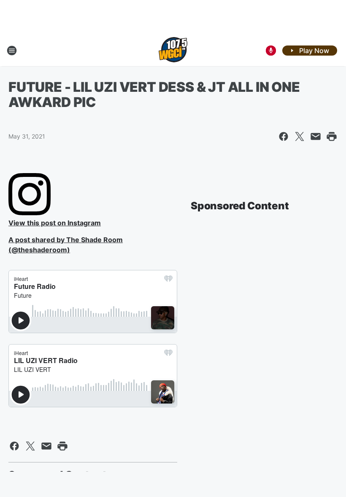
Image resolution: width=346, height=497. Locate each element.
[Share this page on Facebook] (283, 136)
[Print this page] (332, 136)
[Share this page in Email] (316, 136)
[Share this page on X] (299, 136)
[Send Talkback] (271, 50)
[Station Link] (173, 50)
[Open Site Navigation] (12, 50)
